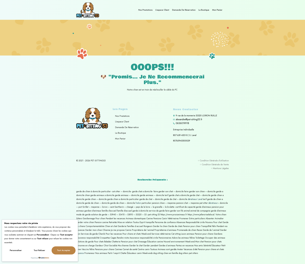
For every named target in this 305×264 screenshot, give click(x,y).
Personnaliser (16, 250)
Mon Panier (217, 9)
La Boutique (203, 9)
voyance (80, 253)
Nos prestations (145, 9)
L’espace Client (162, 9)
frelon (138, 203)
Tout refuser (39, 250)
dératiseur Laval (195, 199)
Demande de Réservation (184, 9)
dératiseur (213, 203)
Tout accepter (63, 250)
